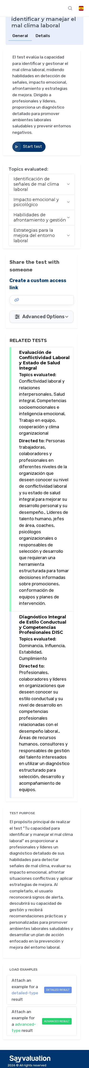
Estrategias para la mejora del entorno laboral (34, 235)
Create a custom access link (37, 284)
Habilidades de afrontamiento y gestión (40, 217)
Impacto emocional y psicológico (36, 202)
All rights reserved (32, 1065)
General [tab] (20, 35)
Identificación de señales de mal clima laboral (36, 184)
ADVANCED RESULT (57, 1021)
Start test (32, 146)
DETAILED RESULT (58, 989)
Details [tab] (43, 35)
